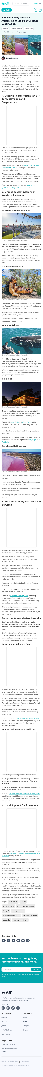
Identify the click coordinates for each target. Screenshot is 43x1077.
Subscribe (36, 969)
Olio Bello (15, 422)
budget (6, 911)
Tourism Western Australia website (26, 718)
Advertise (5, 1017)
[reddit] (23, 940)
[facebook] (4, 940)
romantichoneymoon (11, 915)
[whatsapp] (18, 940)
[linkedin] (14, 940)
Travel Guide (29, 29)
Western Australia (16, 29)
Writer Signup (6, 1034)
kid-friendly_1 (8, 906)
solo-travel (13, 902)
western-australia (20, 920)
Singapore (26, 1030)
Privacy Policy (25, 1061)
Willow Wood (27, 422)
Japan (25, 1017)
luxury (23, 902)
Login (36, 3)
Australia (5, 29)
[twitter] (9, 940)
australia (6, 920)
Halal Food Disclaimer (9, 1044)
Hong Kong (26, 1026)
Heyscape (32, 440)
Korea (25, 1021)
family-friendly (18, 911)
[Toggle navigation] (40, 3)
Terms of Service (25, 974)
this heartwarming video (19, 596)
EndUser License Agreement (10, 1061)
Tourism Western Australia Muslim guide (24, 794)
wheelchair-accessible (25, 906)
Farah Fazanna (12, 58)
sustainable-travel (30, 915)
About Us (5, 1021)
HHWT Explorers (7, 1030)
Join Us (4, 1026)
